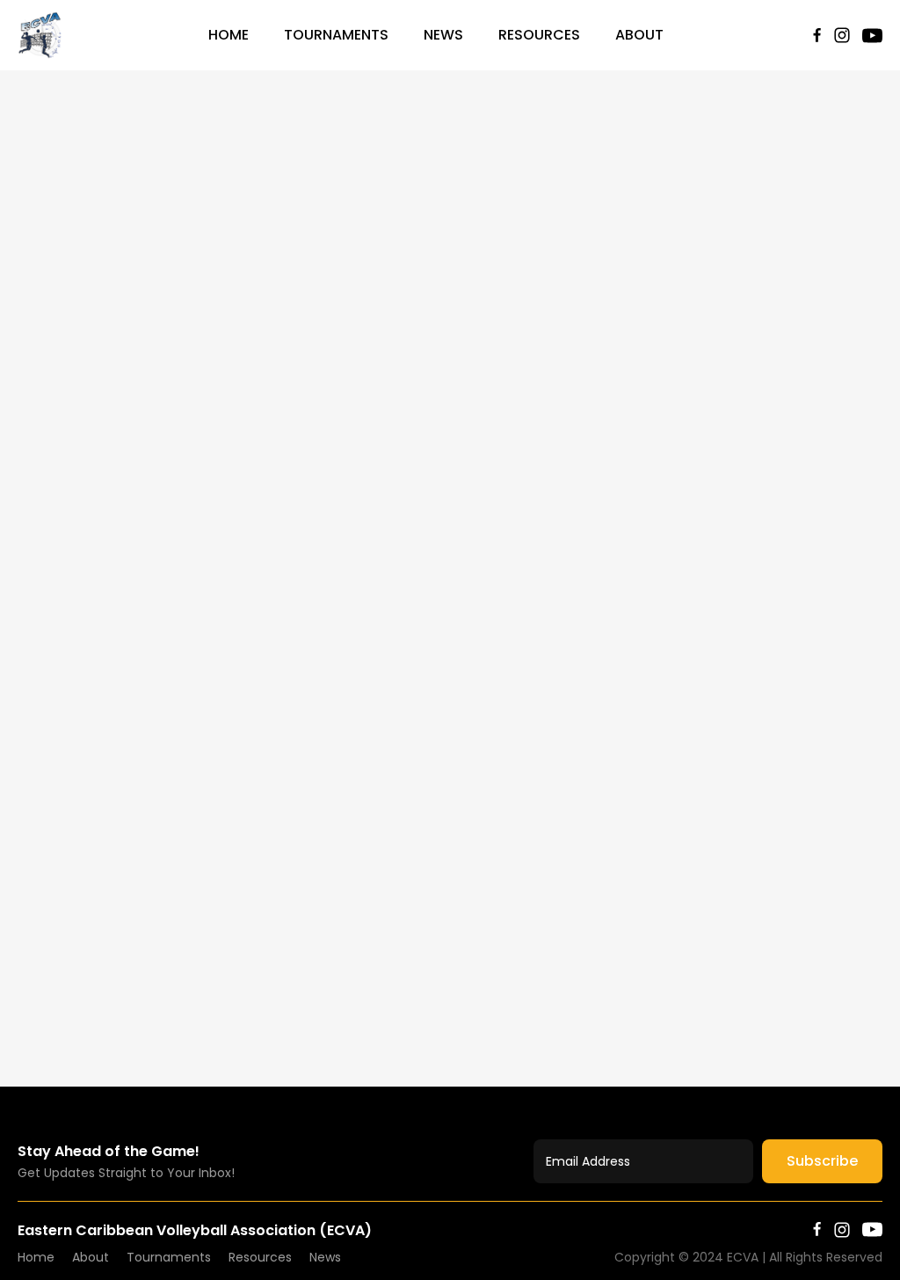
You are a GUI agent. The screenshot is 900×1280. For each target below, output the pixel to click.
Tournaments (336, 35)
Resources (539, 35)
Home (228, 35)
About (639, 35)
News (443, 35)
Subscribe (822, 1161)
